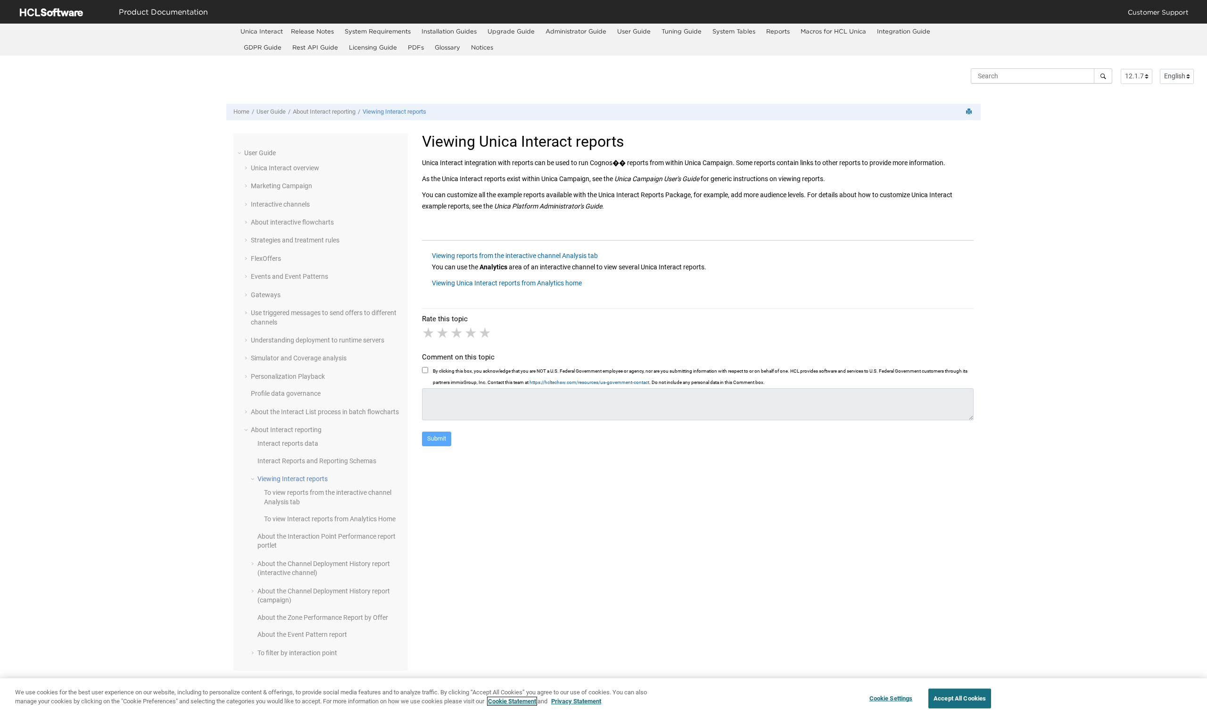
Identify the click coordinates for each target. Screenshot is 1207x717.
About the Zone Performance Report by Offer (322, 617)
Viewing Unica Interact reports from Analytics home (507, 283)
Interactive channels (280, 204)
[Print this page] (970, 112)
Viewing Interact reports (394, 111)
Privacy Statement (576, 701)
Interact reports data (287, 443)
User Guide (634, 31)
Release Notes (312, 31)
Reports (778, 31)
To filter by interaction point (297, 653)
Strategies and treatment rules (295, 240)
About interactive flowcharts (292, 222)
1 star (429, 333)
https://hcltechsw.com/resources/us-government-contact (589, 382)
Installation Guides (449, 31)
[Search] (1103, 75)
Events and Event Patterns (289, 276)
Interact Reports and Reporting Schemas (316, 461)
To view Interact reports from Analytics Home (330, 519)
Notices (482, 47)
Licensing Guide (373, 47)
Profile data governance (286, 393)
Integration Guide (903, 31)
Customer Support (1158, 12)
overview (285, 168)
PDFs (416, 47)
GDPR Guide (262, 47)
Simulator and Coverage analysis (299, 358)
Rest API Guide (315, 47)
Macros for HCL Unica (833, 31)
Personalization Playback (288, 376)
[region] (603, 697)
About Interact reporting (324, 111)
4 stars (471, 333)
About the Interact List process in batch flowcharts (325, 412)
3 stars (457, 333)
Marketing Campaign (281, 186)
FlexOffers (266, 258)
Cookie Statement (512, 701)
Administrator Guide (576, 31)
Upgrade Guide (511, 31)
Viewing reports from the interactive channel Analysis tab (515, 255)
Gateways (266, 295)
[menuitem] (261, 31)
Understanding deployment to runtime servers (317, 340)
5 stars (486, 333)
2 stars (443, 333)
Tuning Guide (681, 31)
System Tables (733, 31)
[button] (240, 153)
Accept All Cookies (960, 698)
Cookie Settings (891, 698)
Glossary (447, 47)
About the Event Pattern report (302, 634)
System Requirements (378, 31)
